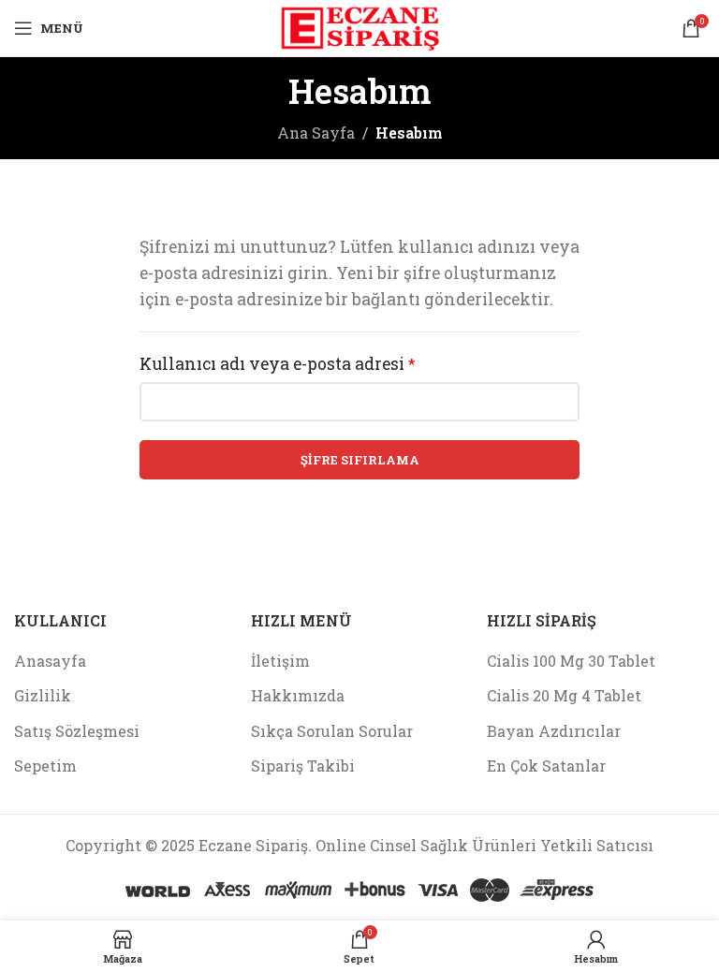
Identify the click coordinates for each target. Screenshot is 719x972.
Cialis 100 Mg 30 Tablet (571, 660)
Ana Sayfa (316, 132)
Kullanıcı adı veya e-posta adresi (277, 364)
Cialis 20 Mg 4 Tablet (564, 695)
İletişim (280, 660)
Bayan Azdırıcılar (554, 731)
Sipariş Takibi (303, 765)
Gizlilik (42, 695)
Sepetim (45, 765)
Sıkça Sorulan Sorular (332, 731)
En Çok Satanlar (546, 765)
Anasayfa (50, 660)
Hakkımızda (298, 695)
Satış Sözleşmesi (76, 731)
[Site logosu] (359, 26)
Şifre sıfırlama (360, 459)
